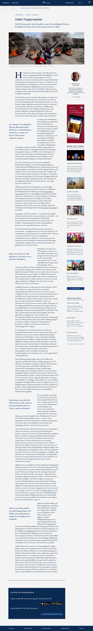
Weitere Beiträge (76, 97)
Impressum (28, 628)
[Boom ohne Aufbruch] (75, 266)
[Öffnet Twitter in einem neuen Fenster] (70, 15)
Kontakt (12, 628)
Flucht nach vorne (72, 219)
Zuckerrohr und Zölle (72, 191)
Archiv (81, 628)
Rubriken (6, 3)
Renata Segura (47, 490)
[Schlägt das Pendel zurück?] (75, 156)
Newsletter (65, 628)
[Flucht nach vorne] (75, 212)
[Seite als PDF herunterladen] (64, 578)
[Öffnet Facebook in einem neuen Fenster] (73, 15)
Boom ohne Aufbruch (72, 273)
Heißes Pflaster (71, 317)
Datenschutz (46, 628)
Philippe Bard (31, 531)
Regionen (15, 3)
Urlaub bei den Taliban (73, 303)
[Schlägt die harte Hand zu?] (75, 239)
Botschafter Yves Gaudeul (49, 208)
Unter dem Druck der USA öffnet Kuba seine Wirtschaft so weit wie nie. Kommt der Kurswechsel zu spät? (75, 224)
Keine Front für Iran (72, 332)
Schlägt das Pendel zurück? (74, 163)
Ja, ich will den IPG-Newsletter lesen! (52, 614)
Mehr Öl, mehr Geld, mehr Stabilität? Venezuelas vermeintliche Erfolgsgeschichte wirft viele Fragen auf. (75, 279)
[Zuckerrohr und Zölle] (75, 184)
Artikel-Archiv (76, 288)
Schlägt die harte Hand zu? (74, 246)
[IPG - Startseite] (46, 2)
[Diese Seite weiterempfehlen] (76, 15)
